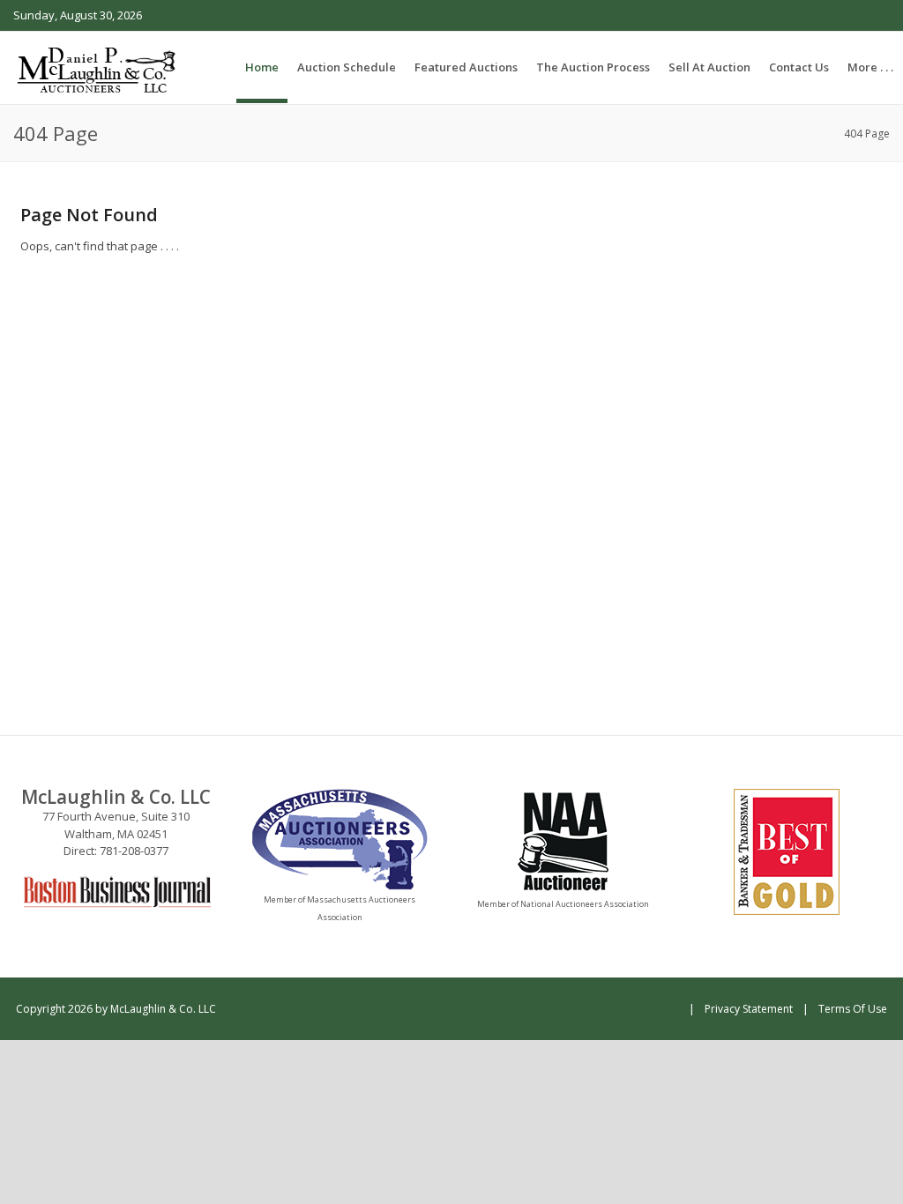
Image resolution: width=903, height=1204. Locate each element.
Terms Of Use (852, 1008)
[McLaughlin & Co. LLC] (98, 67)
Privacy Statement (749, 1008)
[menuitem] (346, 67)
